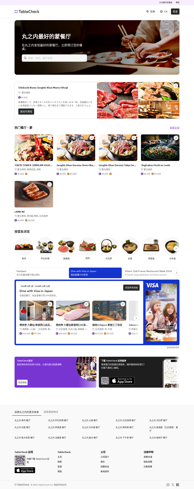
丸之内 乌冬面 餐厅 (91, 427)
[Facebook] (177, 485)
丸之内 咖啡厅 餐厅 (158, 437)
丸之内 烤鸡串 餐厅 (125, 427)
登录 (175, 11)
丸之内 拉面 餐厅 (22, 427)
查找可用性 (26, 111)
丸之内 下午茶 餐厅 (125, 437)
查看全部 (174, 127)
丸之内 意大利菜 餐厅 (25, 437)
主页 (60, 457)
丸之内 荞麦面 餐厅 (57, 427)
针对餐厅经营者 (165, 2)
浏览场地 (22, 382)
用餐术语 (148, 457)
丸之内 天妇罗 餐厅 (158, 420)
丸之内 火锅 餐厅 (90, 420)
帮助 (177, 2)
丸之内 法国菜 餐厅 (57, 437)
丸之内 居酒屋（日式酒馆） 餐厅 (163, 429)
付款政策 (148, 466)
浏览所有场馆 (131, 287)
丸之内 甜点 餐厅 (90, 437)
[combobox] (54, 58)
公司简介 (105, 457)
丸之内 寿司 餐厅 (22, 420)
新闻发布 (105, 471)
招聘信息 (105, 466)
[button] (29, 169)
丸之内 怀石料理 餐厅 (58, 420)
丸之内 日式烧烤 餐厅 (126, 420)
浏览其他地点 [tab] (51, 411)
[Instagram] (168, 485)
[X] (173, 485)
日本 (152, 11)
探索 (60, 461)
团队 (103, 461)
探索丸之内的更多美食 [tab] (27, 412)
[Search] (25, 58)
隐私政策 (148, 461)
